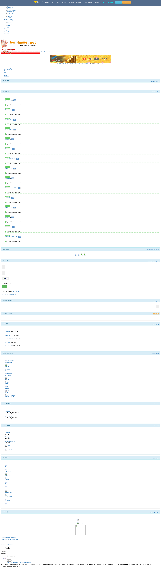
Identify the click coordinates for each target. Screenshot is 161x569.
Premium (6, 72)
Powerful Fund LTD (11, 188)
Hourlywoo (8, 119)
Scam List (10, 13)
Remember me (7, 283)
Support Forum (11, 21)
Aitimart (7, 178)
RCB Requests (88, 2)
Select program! (155, 353)
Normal (6, 74)
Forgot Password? (12, 294)
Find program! (156, 301)
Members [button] (78, 2)
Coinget (7, 139)
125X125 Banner (155, 81)
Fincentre (8, 110)
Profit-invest (8, 129)
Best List (9, 9)
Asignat (7, 488)
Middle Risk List (11, 10)
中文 (5, 30)
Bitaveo (7, 475)
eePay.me (7, 500)
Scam (5, 75)
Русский (6, 32)
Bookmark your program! (153, 261)
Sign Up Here (16, 291)
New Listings (7, 68)
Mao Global (8, 100)
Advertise (118, 2)
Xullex (7, 479)
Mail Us (9, 22)
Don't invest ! (156, 458)
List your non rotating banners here (6, 544)
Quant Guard (8, 492)
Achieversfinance (10, 158)
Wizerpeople (8, 496)
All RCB (6, 77)
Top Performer (8, 69)
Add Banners (10, 18)
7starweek (8, 467)
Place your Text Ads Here (6, 85)
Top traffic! (156, 404)
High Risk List (11, 12)
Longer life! (156, 425)
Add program (126, 2)
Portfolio (71, 2)
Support (97, 2)
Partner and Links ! (154, 512)
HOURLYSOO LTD (11, 236)
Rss (8, 27)
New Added (10, 7)
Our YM (9, 24)
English (6, 28)
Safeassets (8, 483)
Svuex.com (8, 505)
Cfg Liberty (8, 471)
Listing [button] (64, 2)
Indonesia (6, 33)
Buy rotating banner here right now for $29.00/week (49, 51)
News (8, 25)
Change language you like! (153, 249)
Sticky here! (156, 313)
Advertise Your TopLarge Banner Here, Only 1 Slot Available (80, 63)
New (58, 2)
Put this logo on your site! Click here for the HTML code (10, 538)
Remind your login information (22, 562)
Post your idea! (155, 91)
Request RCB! (155, 324)
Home (47, 2)
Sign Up (4, 294)
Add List (9, 16)
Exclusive (6, 71)
